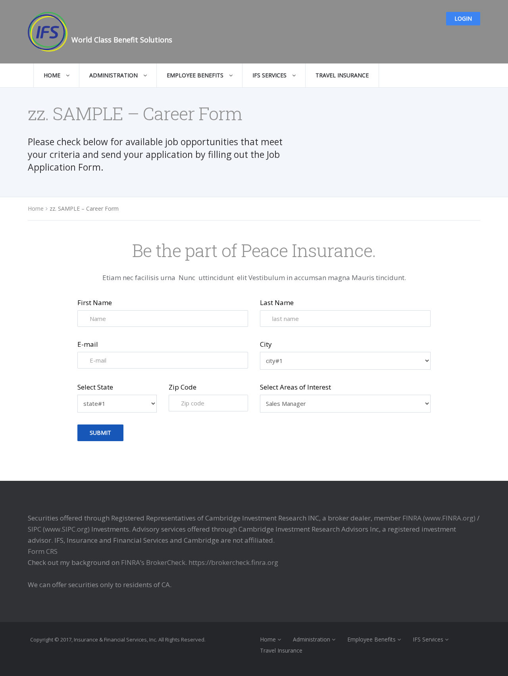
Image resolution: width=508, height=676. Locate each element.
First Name (94, 302)
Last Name (277, 302)
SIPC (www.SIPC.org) (59, 529)
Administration (114, 75)
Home (53, 75)
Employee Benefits (196, 75)
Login (463, 18)
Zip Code (182, 387)
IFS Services (270, 75)
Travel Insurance (342, 75)
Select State (95, 387)
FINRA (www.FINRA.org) (438, 517)
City (266, 344)
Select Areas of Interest (295, 387)
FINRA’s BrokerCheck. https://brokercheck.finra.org (199, 562)
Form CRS (43, 551)
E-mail (87, 344)
